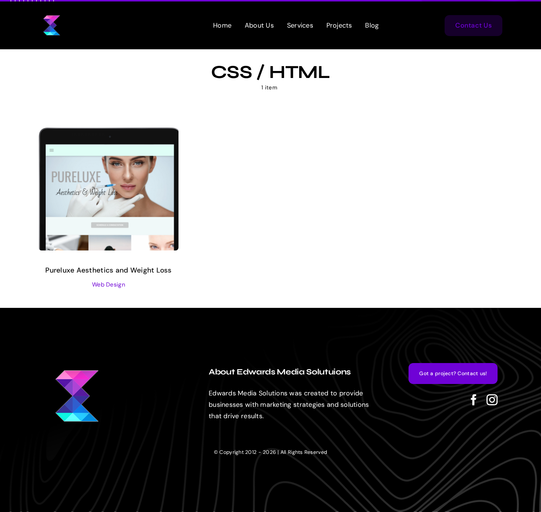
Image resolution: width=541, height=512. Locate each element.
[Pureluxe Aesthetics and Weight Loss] (108, 133)
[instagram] (492, 399)
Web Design (108, 284)
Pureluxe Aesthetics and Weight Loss (108, 270)
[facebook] (473, 399)
